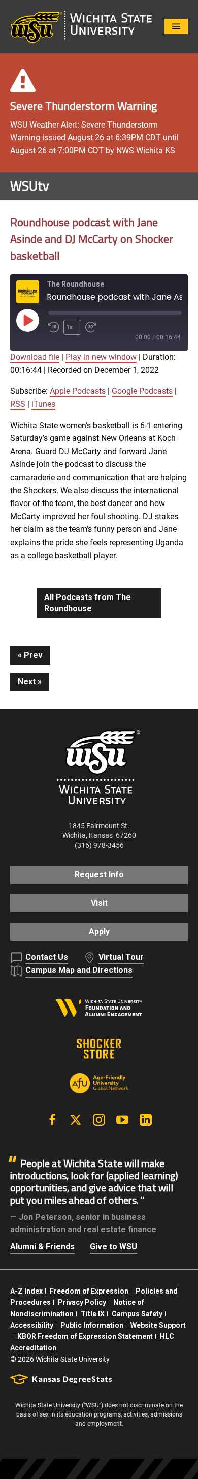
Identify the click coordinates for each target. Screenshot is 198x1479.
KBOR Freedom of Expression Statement (85, 1336)
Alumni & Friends (42, 1246)
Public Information (91, 1325)
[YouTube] (122, 1120)
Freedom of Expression (89, 1291)
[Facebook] (52, 1120)
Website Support (158, 1325)
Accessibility (31, 1325)
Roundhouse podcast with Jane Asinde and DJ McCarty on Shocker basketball (91, 238)
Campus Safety (137, 1314)
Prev (33, 655)
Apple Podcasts (78, 391)
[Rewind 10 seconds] (53, 327)
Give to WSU (113, 1246)
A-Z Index (26, 1291)
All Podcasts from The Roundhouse (87, 602)
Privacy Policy (82, 1302)
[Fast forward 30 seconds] (93, 327)
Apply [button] (99, 931)
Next (27, 681)
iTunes (43, 404)
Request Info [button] (99, 874)
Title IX (93, 1314)
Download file (34, 357)
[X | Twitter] (76, 1120)
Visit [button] (99, 903)
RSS (17, 404)
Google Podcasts (142, 391)
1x (69, 327)
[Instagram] (99, 1120)
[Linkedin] (146, 1120)
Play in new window (101, 357)
